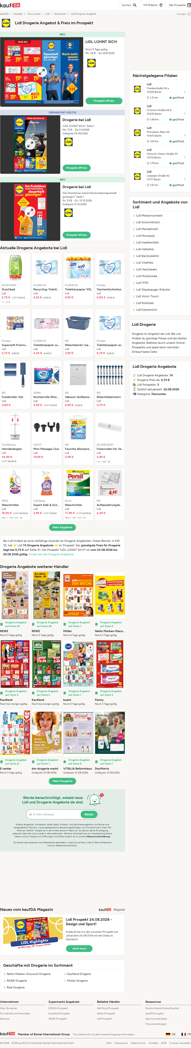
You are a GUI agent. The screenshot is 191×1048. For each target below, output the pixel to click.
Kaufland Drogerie (79, 974)
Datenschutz (138, 1043)
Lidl (47, 14)
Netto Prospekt (106, 1013)
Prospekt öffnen (104, 100)
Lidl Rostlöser (145, 303)
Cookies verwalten (180, 1043)
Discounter (34, 14)
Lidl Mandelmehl (147, 229)
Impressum (121, 1043)
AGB (163, 1043)
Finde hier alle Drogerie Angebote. (51, 554)
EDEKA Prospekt (58, 1008)
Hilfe (109, 1043)
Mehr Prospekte (63, 781)
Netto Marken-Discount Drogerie (29, 974)
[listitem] (15, 279)
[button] (62, 69)
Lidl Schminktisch (148, 222)
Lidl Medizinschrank (149, 215)
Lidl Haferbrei (145, 249)
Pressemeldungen (156, 1024)
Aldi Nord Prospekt (108, 1008)
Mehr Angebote (62, 527)
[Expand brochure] (41, 72)
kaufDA (4, 14)
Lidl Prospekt (104, 1018)
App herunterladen (156, 1018)
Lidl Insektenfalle (147, 242)
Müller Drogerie (77, 980)
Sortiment (60, 14)
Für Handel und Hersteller (15, 1013)
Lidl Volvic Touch (147, 296)
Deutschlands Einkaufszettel (162, 1008)
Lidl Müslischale (146, 276)
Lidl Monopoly (145, 235)
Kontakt (153, 1043)
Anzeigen (182, 14)
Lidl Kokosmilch (146, 309)
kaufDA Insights (154, 1013)
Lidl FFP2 (142, 283)
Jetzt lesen (79, 948)
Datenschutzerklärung (98, 836)
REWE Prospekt (57, 1018)
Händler (18, 14)
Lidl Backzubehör (147, 256)
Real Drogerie (16, 987)
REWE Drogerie (17, 980)
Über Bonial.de (8, 1008)
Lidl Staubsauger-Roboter (153, 289)
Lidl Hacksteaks (146, 269)
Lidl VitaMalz (144, 262)
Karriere (4, 1018)
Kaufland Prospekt (59, 1013)
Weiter (89, 814)
